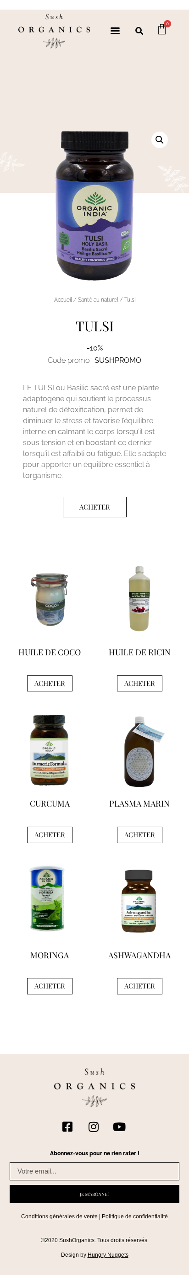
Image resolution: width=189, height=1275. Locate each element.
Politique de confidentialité (135, 1216)
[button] (139, 31)
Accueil (63, 300)
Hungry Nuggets (108, 1255)
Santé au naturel (98, 300)
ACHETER (94, 506)
